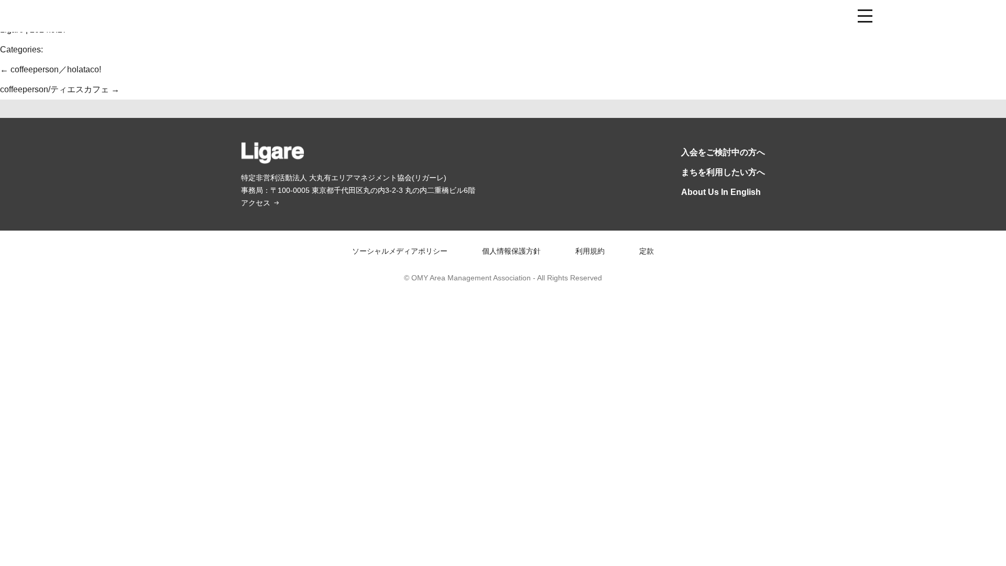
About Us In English (721, 192)
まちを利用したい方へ (723, 172)
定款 (646, 251)
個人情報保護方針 (511, 251)
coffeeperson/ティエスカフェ (59, 89)
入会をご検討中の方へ (723, 152)
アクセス (255, 203)
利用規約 (590, 251)
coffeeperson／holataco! (50, 69)
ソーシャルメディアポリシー (399, 251)
